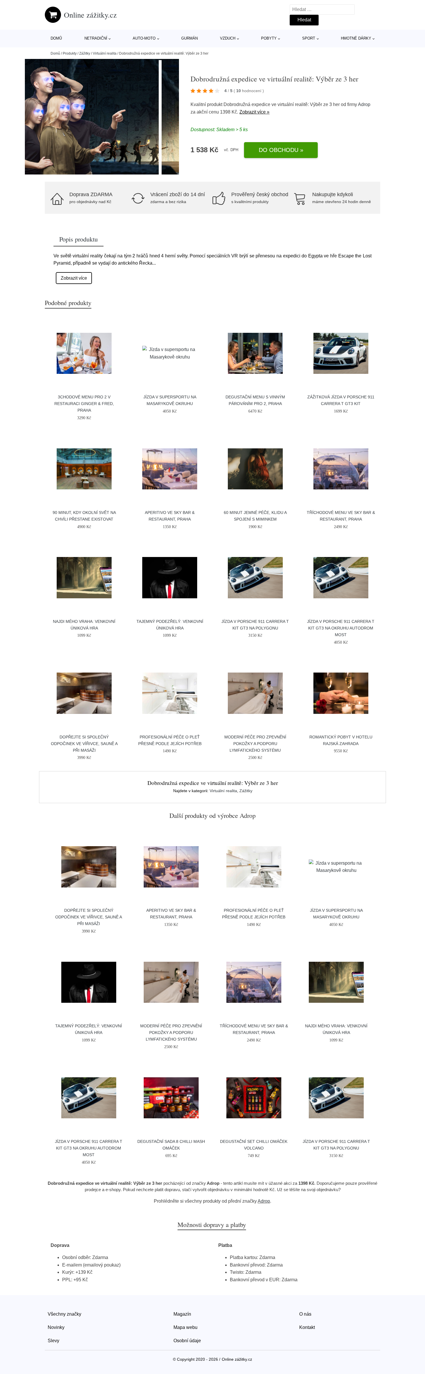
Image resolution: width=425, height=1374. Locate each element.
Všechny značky (64, 1314)
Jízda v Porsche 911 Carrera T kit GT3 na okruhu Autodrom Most (340, 628)
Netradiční (95, 38)
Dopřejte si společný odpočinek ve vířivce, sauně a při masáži (84, 744)
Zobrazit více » (254, 111)
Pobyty (269, 38)
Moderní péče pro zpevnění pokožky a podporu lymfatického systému (255, 744)
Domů (56, 38)
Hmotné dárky (356, 38)
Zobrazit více (74, 278)
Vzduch (227, 38)
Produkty (70, 53)
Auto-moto (144, 38)
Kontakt (307, 1327)
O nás (305, 1314)
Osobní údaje (187, 1340)
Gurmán (189, 38)
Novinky (56, 1327)
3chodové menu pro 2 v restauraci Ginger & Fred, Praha (84, 404)
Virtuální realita (105, 53)
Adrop (364, 104)
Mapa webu (185, 1327)
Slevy (53, 1340)
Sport (308, 38)
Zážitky (84, 53)
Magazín (182, 1314)
